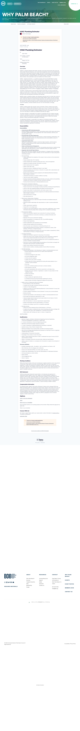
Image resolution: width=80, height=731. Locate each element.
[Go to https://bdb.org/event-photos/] (70, 584)
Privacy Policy (73, 643)
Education (41, 583)
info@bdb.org (55, 588)
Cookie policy (43, 442)
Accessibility (66, 643)
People (27, 587)
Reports (41, 580)
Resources (17, 3)
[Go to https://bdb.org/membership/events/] (70, 580)
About (9, 3)
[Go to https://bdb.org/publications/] (14, 588)
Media (40, 582)
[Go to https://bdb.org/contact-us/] (70, 592)
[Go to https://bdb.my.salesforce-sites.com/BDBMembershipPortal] (70, 588)
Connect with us (55, 413)
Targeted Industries (30, 582)
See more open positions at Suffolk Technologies (40, 430)
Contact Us (41, 585)
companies (21, 24)
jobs (13, 24)
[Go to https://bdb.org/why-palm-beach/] (70, 575)
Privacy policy (37, 442)
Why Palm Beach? (30, 578)
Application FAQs (23, 416)
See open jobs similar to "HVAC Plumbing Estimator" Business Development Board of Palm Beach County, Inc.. (40, 41)
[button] (74, 3)
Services (28, 580)
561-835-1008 (55, 586)
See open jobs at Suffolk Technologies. (30, 38)
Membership (29, 585)
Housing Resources (43, 578)
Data (27, 583)
